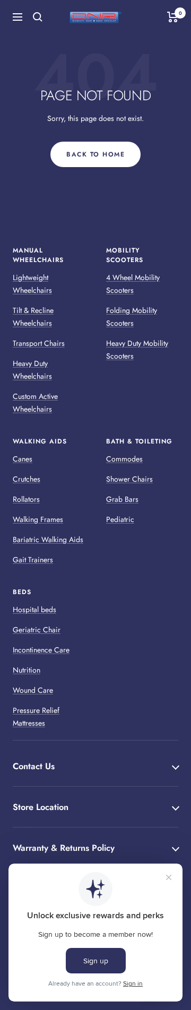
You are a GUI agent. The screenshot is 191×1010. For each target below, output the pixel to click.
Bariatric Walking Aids (48, 539)
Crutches (26, 479)
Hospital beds (34, 609)
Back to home (95, 154)
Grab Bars (122, 499)
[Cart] (172, 17)
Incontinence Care (41, 650)
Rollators (26, 499)
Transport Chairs (39, 343)
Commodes (124, 459)
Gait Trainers (33, 559)
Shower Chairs (129, 479)
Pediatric (120, 519)
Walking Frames (38, 519)
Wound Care (33, 690)
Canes (22, 459)
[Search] (37, 17)
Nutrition (26, 670)
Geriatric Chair (36, 629)
